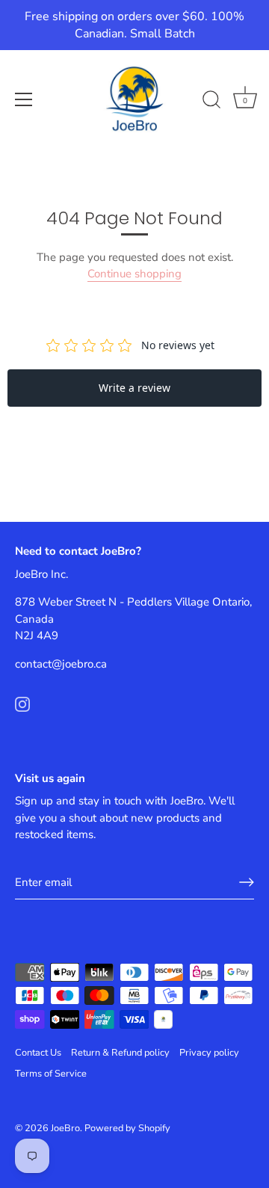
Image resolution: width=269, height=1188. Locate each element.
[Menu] (23, 99)
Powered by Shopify (127, 1128)
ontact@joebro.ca (63, 663)
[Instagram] (22, 702)
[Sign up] (246, 882)
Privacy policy (209, 1052)
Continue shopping (134, 273)
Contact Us (38, 1052)
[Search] (211, 101)
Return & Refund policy (120, 1052)
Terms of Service (51, 1073)
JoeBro (65, 1128)
